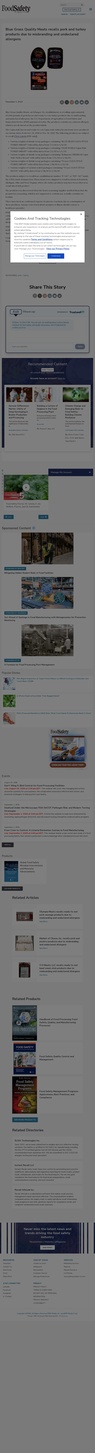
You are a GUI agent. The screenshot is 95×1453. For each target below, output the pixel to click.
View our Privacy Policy (57, 248)
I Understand (55, 256)
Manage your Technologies (35, 256)
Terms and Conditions (42, 239)
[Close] (81, 214)
